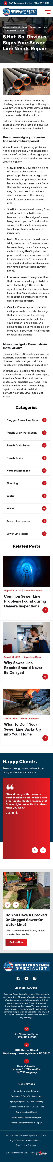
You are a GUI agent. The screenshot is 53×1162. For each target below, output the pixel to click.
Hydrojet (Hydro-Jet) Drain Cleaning (26, 1101)
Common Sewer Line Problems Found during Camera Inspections (25, 601)
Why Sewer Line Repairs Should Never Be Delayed (23, 667)
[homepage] (26, 967)
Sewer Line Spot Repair (26, 1112)
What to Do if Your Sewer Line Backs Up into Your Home (22, 729)
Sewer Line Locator (40, 27)
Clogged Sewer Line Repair (23, 420)
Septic (10, 495)
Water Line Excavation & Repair (26, 1117)
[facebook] (18, 979)
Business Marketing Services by (20, 1152)
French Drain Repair (19, 445)
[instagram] (35, 979)
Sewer (25, 27)
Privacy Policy (34, 1140)
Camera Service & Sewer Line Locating (26, 1106)
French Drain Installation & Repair (26, 1122)
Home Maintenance (18, 470)
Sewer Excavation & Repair (26, 1091)
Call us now (16, 942)
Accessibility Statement (26, 1145)
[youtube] (26, 979)
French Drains (15, 457)
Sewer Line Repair (11, 27)
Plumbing (12, 483)
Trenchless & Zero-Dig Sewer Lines (26, 1096)
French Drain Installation (22, 432)
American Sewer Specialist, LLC (28, 1135)
